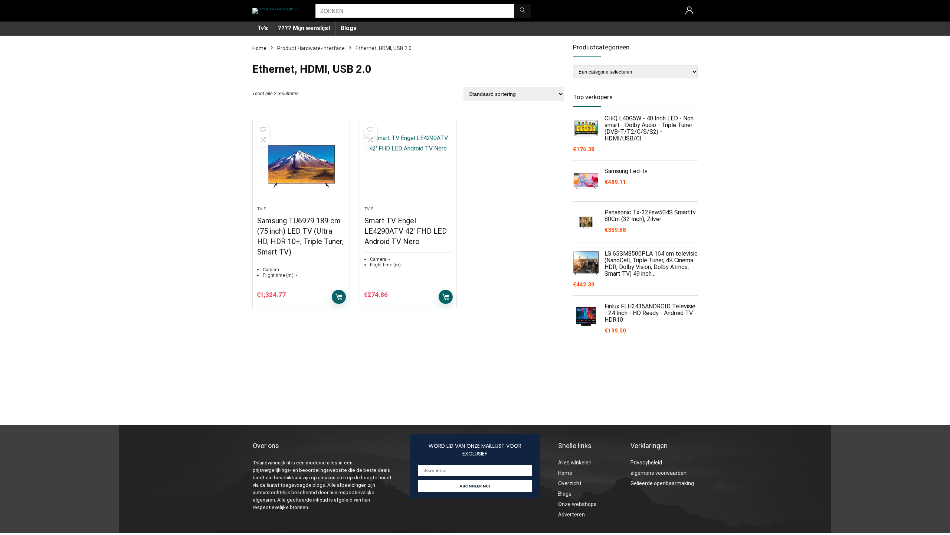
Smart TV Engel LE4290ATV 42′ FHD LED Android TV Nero (405, 231)
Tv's (261, 209)
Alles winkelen (575, 463)
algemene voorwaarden (658, 473)
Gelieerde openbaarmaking (662, 483)
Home (259, 48)
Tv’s (262, 28)
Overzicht (570, 483)
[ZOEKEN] (522, 11)
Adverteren (571, 515)
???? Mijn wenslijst (304, 28)
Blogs (349, 28)
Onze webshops (577, 504)
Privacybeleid (646, 463)
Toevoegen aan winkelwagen (339, 297)
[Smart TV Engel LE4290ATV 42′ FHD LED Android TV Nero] (408, 166)
